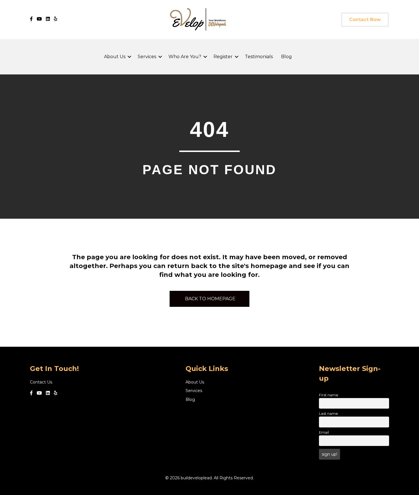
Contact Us (41, 382)
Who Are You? (184, 56)
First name (328, 395)
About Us (114, 56)
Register (223, 56)
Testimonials (259, 56)
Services (147, 56)
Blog (286, 56)
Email (324, 432)
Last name (328, 413)
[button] (129, 56)
